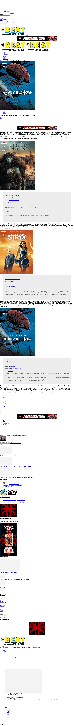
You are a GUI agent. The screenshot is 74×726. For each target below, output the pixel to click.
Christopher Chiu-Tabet (4, 574)
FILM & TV (4, 53)
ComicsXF (2, 603)
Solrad (1, 612)
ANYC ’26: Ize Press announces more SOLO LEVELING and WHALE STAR (14, 501)
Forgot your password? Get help (5, 19)
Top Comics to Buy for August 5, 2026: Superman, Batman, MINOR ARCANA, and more (16, 477)
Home (1, 60)
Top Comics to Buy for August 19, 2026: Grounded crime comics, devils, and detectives (16, 455)
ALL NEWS (4, 58)
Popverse (1, 608)
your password (12, 17)
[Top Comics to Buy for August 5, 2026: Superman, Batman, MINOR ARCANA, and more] (6, 475)
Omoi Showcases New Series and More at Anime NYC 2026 (12, 502)
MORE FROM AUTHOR (15, 443)
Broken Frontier (2, 600)
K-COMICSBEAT (5, 55)
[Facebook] (2, 122)
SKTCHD (1, 611)
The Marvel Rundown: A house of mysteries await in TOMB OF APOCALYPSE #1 (15, 579)
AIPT (1, 599)
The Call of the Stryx (6, 423)
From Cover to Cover (3, 604)
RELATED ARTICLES (5, 443)
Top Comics (4, 424)
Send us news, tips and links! (9, 521)
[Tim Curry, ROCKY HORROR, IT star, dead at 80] (10, 570)
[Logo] (13, 51)
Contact (4, 650)
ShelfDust (2, 610)
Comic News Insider (3, 617)
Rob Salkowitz (2, 609)
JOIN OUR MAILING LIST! (6, 11)
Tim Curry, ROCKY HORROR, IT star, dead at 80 (9, 572)
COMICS (4, 52)
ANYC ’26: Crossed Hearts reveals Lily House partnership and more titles (14, 500)
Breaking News (6, 60)
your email (12, 22)
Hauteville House (5, 422)
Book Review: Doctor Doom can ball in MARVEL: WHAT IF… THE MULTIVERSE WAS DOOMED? (17, 586)
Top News (4, 113)
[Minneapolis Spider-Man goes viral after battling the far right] (2, 591)
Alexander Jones (2, 118)
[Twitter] (6, 122)
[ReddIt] (18, 122)
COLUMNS (4, 57)
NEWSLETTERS (5, 59)
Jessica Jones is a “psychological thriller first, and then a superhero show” (15, 435)
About (3, 649)
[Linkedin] (14, 122)
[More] (29, 122)
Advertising (4, 651)
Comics (4, 112)
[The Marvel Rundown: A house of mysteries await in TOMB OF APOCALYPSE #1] (2, 577)
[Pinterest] (10, 122)
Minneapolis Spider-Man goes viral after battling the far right (11, 592)
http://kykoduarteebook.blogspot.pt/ (8, 486)
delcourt (4, 421)
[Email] (21, 122)
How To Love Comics (3, 606)
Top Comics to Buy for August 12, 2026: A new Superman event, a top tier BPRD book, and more (18, 466)
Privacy (1, 20)
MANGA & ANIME (5, 54)
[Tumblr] (25, 122)
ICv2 (1, 607)
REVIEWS (4, 56)
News (3, 60)
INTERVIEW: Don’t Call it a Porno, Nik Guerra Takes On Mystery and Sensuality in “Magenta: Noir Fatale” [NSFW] (22, 434)
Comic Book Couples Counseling (5, 616)
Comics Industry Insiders (4, 615)
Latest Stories (6, 497)
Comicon (1, 601)
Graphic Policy (2, 605)
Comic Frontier (4, 602)
